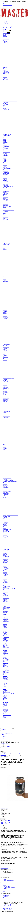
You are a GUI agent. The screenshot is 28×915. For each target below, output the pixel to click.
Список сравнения (7, 737)
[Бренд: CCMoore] (3, 815)
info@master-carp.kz (7, 908)
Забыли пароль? (7, 746)
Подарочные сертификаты (9, 887)
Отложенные (6, 896)
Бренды (5, 888)
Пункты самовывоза (7, 5)
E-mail (2, 744)
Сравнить (7, 820)
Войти (2, 743)
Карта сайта (5, 889)
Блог (4, 891)
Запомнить (4, 752)
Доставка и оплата (7, 3)
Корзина (2, 733)
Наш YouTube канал (7, 23)
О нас (4, 20)
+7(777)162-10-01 (4, 26)
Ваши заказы (6, 895)
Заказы (4, 736)
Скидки (5, 22)
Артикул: (3, 809)
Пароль (2, 746)
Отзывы (5, 21)
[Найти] (13, 728)
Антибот (2, 750)
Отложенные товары (7, 738)
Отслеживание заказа (5, 742)
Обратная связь (6, 886)
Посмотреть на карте (7, 909)
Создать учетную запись (6, 748)
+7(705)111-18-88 (12, 26)
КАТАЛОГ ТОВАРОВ (6, 27)
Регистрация (6, 743)
